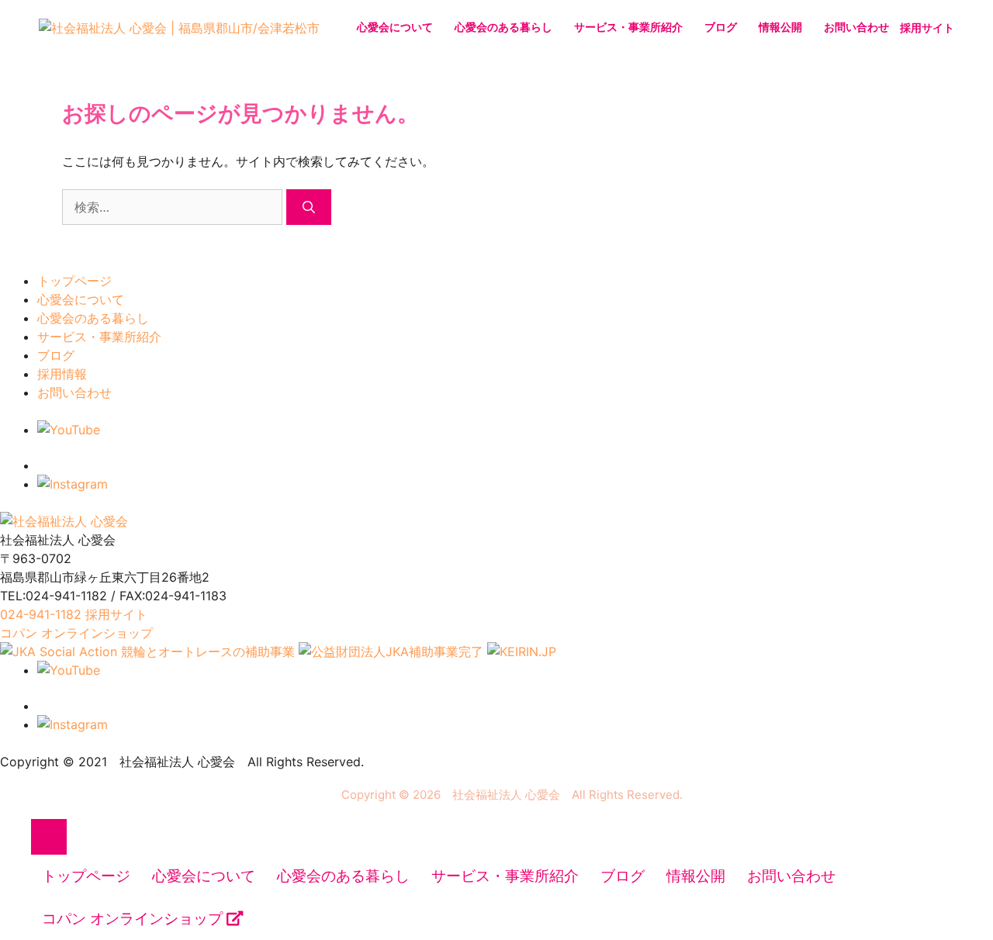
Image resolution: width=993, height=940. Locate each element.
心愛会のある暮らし (503, 26)
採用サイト (927, 27)
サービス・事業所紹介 (628, 26)
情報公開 (780, 26)
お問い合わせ (856, 26)
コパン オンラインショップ (134, 919)
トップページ (74, 281)
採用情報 (62, 374)
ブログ (720, 26)
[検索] (308, 207)
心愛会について (395, 26)
